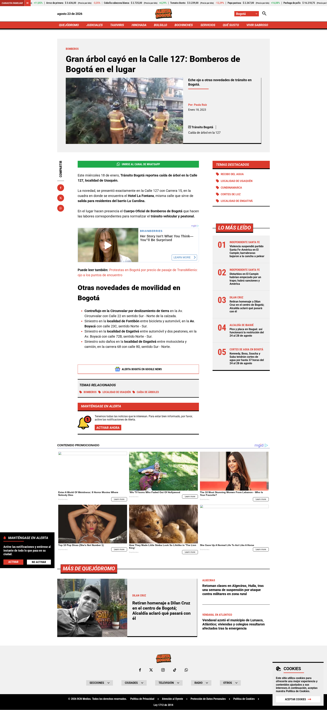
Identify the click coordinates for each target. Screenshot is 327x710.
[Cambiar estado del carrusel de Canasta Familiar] (28, 3)
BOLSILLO (160, 25)
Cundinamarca (231, 187)
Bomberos (90, 392)
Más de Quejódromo (89, 569)
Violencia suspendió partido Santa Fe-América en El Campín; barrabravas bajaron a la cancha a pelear (247, 251)
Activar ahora (108, 428)
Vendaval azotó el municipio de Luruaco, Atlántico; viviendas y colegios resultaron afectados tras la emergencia (233, 624)
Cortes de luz (231, 194)
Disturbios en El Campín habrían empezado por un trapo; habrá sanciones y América (245, 278)
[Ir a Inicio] (163, 14)
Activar (13, 561)
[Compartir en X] (60, 198)
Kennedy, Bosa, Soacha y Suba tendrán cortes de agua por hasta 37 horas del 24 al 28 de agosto (247, 358)
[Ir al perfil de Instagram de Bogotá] (163, 670)
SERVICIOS (207, 25)
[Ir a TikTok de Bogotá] (174, 670)
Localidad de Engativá (237, 201)
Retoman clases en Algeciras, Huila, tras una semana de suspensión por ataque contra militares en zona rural (233, 590)
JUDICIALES (94, 25)
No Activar (39, 562)
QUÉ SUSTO (231, 25)
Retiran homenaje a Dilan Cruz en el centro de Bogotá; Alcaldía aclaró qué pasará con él (247, 306)
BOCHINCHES (184, 25)
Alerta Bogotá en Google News (142, 369)
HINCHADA (139, 25)
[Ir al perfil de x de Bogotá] (151, 670)
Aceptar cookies (295, 699)
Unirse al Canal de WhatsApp (141, 164)
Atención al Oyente (172, 699)
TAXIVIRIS (117, 25)
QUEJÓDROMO (69, 25)
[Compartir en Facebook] (60, 187)
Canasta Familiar (12, 3)
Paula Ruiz (200, 104)
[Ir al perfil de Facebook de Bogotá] (140, 670)
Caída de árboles (148, 392)
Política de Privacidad (142, 699)
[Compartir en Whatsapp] (60, 208)
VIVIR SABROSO (257, 25)
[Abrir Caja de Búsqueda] (264, 13)
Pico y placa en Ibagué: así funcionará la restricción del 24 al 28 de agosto (247, 332)
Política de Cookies (297, 691)
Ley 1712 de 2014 (163, 705)
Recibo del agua (232, 174)
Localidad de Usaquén (117, 392)
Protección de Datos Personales (208, 699)
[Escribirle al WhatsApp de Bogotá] (186, 670)
